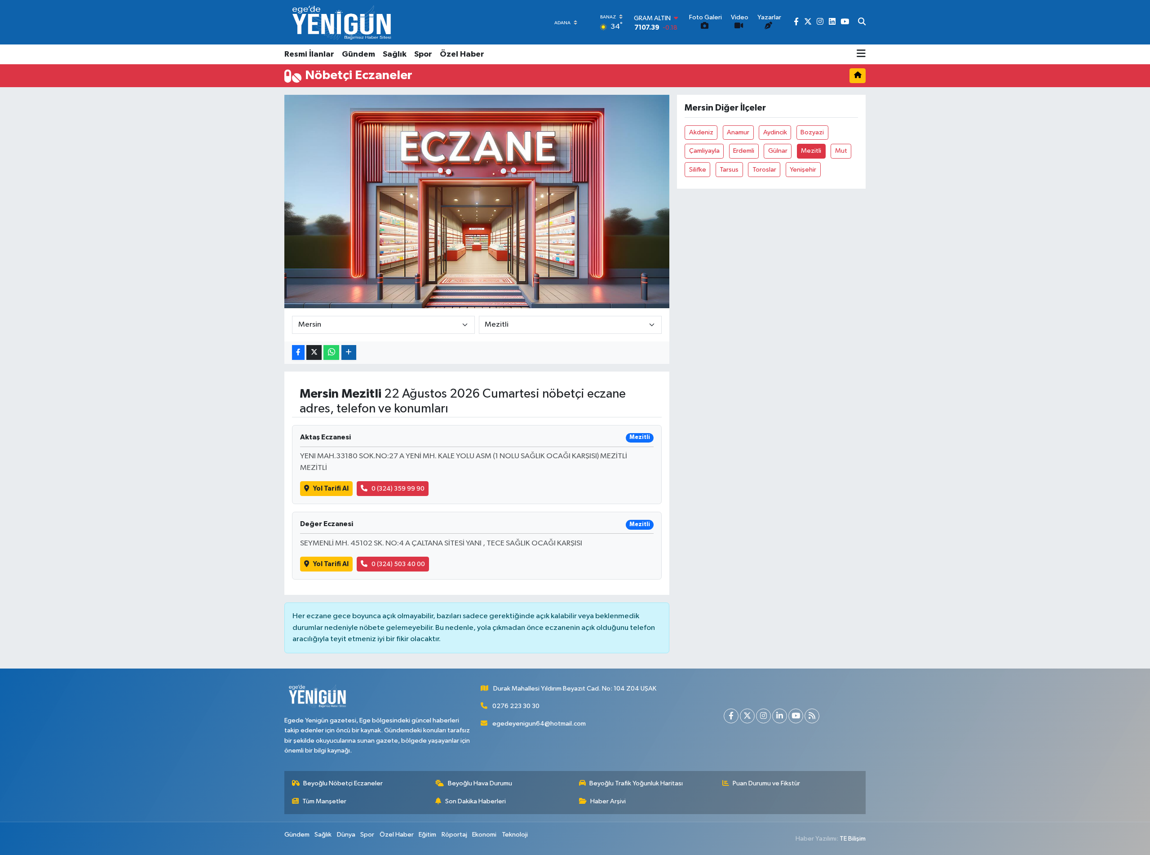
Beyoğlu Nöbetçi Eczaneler (343, 783)
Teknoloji (515, 834)
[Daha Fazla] (348, 352)
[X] (747, 716)
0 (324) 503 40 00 (398, 564)
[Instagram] (763, 716)
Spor (423, 54)
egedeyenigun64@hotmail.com (539, 723)
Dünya (346, 834)
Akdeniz (701, 132)
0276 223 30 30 (516, 706)
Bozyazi (812, 132)
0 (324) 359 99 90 (398, 488)
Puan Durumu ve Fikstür (766, 783)
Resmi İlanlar (309, 54)
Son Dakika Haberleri (475, 801)
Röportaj (454, 834)
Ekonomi (484, 834)
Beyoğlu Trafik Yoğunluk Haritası (636, 783)
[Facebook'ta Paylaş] (298, 352)
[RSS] (812, 716)
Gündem (358, 54)
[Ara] (862, 22)
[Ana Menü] (861, 54)
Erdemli (743, 150)
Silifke (697, 169)
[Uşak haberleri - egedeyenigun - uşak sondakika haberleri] (342, 22)
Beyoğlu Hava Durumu (480, 783)
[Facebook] (731, 716)
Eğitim (427, 834)
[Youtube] (795, 716)
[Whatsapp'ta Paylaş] (331, 352)
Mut (841, 150)
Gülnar (777, 150)
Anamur (738, 132)
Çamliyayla (704, 150)
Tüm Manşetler (324, 801)
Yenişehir (803, 169)
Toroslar (764, 169)
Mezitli (811, 150)
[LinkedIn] (779, 716)
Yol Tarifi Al (331, 488)
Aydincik (775, 132)
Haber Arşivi (608, 801)
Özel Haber (462, 54)
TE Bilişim (853, 838)
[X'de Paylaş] (314, 352)
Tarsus (729, 169)
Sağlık (395, 54)
